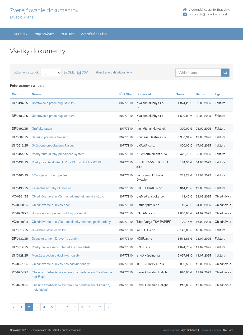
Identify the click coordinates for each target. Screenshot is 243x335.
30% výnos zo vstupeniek (49, 175)
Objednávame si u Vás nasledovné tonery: (61, 264)
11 (100, 307)
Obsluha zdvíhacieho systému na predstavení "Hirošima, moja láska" (71, 287)
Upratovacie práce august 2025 (53, 103)
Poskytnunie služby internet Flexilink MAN (61, 247)
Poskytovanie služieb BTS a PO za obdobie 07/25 (66, 162)
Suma (180, 94)
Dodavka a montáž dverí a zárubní (55, 238)
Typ (217, 94)
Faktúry (21, 34)
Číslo (15, 94)
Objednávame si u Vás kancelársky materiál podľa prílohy (71, 221)
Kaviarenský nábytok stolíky (51, 188)
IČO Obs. (126, 94)
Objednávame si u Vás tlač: (51, 204)
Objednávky (44, 34)
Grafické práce (42, 128)
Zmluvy (67, 34)
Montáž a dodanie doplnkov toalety (56, 255)
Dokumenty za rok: (27, 72)
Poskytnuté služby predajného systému (59, 153)
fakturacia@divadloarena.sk (208, 14)
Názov (36, 94)
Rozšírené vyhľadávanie (112, 72)
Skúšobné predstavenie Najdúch (54, 145)
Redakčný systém (210, 330)
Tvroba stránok (170, 330)
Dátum (200, 94)
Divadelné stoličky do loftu (50, 230)
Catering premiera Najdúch (50, 137)
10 (90, 307)
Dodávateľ (143, 94)
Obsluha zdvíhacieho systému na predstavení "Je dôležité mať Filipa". (72, 274)
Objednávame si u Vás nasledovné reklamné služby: (68, 196)
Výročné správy (94, 34)
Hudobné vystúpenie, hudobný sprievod (59, 213)
